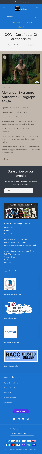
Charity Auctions (10, 397)
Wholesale (8, 393)
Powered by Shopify (21, 449)
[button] (4, 8)
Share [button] (6, 159)
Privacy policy (33, 449)
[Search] (34, 16)
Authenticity (8, 402)
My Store (12, 449)
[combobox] (21, 16)
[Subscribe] (35, 190)
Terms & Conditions (11, 383)
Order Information (10, 388)
